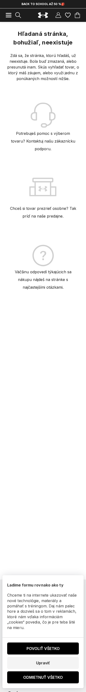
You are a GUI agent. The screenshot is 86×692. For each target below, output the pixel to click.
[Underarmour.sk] (43, 15)
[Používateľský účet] (58, 15)
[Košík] (77, 15)
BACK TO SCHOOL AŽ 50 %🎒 (43, 4)
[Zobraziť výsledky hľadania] (18, 15)
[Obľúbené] (68, 15)
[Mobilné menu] (8, 15)
